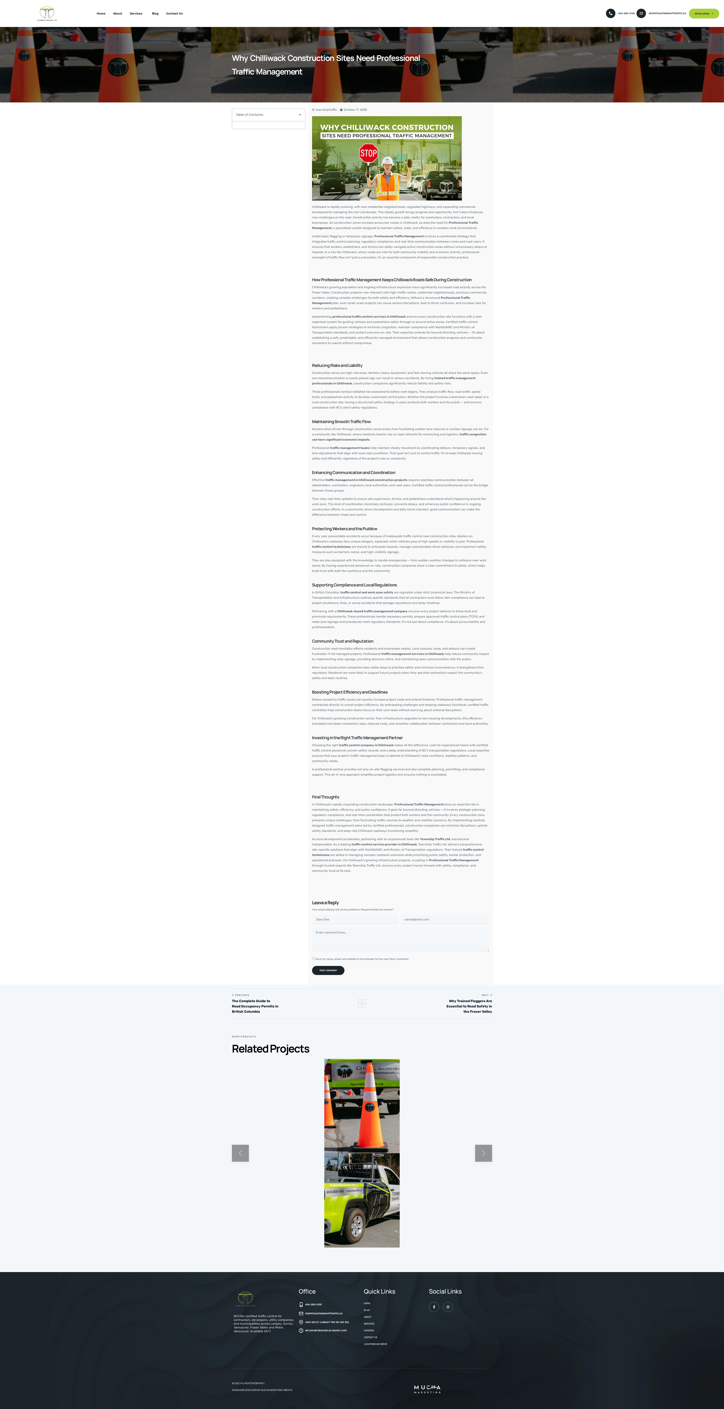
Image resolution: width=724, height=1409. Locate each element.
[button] (300, 114)
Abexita (288, 1390)
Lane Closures (251, 1235)
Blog (155, 13)
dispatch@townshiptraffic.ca (667, 13)
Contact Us (174, 13)
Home (101, 13)
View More (316, 1146)
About (117, 13)
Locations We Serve (375, 1344)
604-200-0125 (626, 13)
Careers (369, 1330)
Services (136, 13)
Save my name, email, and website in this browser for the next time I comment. (362, 959)
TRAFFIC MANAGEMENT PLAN (264, 1141)
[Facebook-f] (434, 1307)
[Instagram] (448, 1307)
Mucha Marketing (271, 1390)
